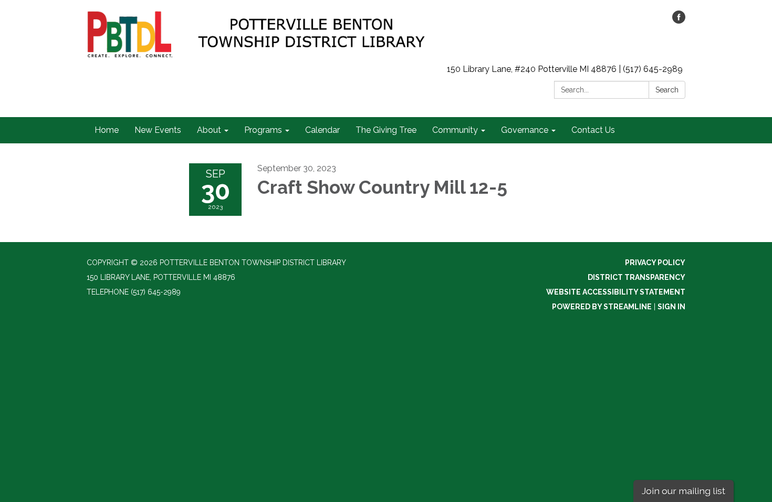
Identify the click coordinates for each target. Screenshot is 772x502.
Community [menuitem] (455, 130)
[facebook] (678, 21)
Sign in (671, 306)
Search (667, 90)
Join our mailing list (683, 490)
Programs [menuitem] (263, 130)
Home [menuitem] (107, 130)
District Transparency (636, 277)
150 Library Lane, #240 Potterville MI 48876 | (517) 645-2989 (565, 69)
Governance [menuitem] (524, 130)
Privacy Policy (655, 262)
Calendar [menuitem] (322, 130)
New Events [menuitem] (157, 130)
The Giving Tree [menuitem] (386, 130)
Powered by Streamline (602, 306)
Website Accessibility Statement (615, 292)
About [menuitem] (209, 130)
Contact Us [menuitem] (593, 130)
